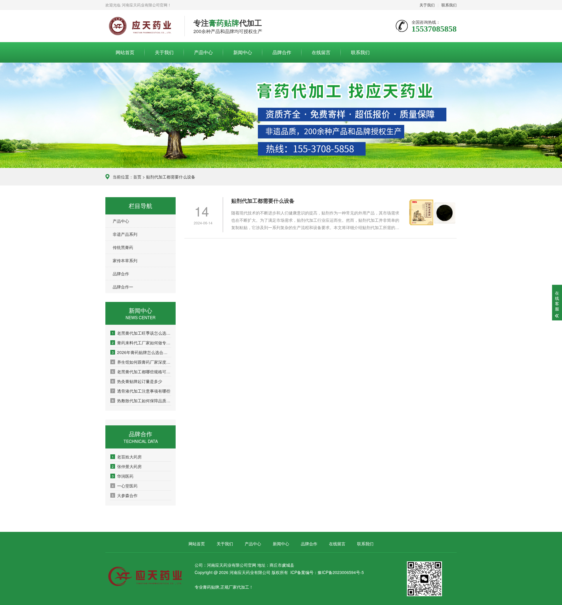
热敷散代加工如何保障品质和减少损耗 (141, 400)
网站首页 (125, 52)
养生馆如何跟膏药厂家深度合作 (141, 362)
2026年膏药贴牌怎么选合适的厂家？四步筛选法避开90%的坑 (141, 352)
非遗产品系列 (125, 234)
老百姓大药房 (127, 457)
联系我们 (449, 5)
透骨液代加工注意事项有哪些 (141, 391)
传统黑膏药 (123, 247)
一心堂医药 (125, 486)
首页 (137, 177)
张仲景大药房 (127, 466)
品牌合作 (282, 52)
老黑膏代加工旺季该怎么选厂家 (141, 333)
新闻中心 (242, 52)
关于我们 (427, 5)
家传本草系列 (125, 260)
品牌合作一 (123, 287)
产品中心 (203, 52)
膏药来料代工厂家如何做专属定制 (141, 343)
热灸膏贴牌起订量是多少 (137, 381)
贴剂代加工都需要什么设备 (262, 200)
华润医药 (122, 476)
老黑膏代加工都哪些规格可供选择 (141, 371)
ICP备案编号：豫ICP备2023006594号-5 (327, 572)
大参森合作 (125, 495)
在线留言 (321, 52)
